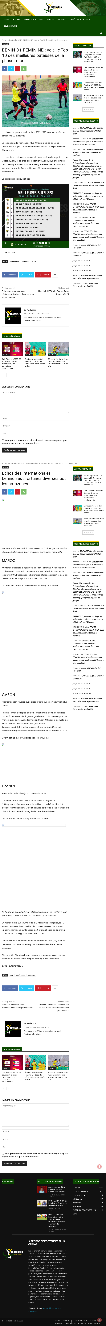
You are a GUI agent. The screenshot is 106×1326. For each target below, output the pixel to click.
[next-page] (8, 375)
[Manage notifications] (99, 1320)
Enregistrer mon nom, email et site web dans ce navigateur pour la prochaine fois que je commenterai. (35, 442)
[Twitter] (11, 68)
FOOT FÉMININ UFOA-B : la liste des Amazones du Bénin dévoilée (57, 1203)
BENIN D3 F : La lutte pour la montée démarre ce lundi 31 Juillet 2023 (88, 131)
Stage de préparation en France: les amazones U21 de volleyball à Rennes (88, 196)
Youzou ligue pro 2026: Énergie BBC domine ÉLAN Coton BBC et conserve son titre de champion (93, 57)
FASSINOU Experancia (82, 193)
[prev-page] (3, 375)
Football (12, 40)
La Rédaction (30, 309)
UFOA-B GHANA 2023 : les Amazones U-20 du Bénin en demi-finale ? (88, 185)
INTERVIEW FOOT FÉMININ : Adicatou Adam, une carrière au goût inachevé (88, 152)
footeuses (25, 262)
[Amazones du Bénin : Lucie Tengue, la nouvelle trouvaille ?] (42, 1189)
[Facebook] (4, 68)
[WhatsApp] (23, 68)
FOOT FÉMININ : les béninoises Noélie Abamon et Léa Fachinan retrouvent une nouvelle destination (56, 1220)
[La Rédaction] (13, 316)
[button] (101, 32)
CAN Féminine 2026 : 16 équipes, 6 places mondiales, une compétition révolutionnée (11, 363)
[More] (55, 274)
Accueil (4, 40)
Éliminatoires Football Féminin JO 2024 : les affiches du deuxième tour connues (88, 141)
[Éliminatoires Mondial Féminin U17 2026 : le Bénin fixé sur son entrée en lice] (35, 349)
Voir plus (87, 109)
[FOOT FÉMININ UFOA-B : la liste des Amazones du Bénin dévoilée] (42, 1203)
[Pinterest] (17, 68)
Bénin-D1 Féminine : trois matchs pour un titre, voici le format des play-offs (58, 362)
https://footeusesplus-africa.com (36, 314)
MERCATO (88, 260)
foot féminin (14, 262)
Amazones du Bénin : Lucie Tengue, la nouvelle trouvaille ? (57, 1189)
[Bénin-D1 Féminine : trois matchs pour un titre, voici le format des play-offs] (58, 349)
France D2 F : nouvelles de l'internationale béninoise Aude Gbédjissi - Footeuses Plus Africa (86, 163)
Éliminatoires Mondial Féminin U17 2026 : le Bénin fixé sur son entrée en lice (35, 362)
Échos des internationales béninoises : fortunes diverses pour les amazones (18, 294)
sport (34, 262)
